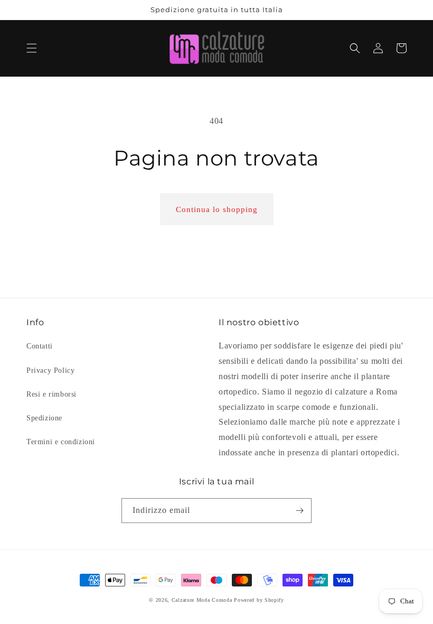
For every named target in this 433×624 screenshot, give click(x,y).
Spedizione (44, 418)
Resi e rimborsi (51, 394)
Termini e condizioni (60, 442)
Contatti (39, 346)
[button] (31, 48)
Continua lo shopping (217, 209)
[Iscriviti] (299, 510)
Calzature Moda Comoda (202, 600)
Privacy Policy (50, 370)
